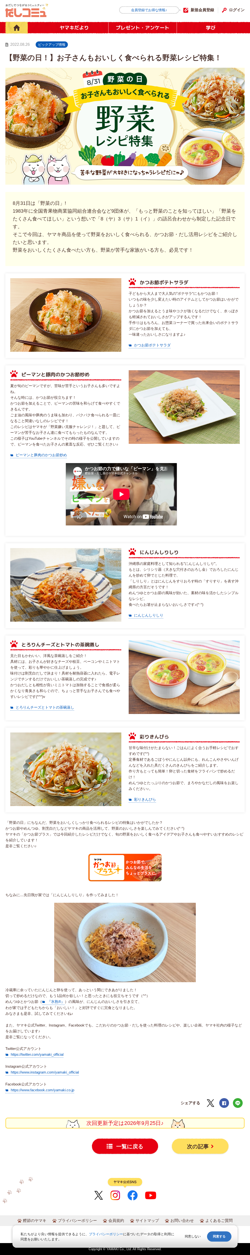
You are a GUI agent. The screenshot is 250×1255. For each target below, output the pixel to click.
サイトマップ (147, 1220)
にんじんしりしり (148, 615)
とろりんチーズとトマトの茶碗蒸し (45, 707)
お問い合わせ (182, 1220)
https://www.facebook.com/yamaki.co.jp (42, 1090)
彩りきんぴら (145, 799)
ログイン (237, 10)
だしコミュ (26, 10)
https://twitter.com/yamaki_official (37, 1054)
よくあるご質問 (219, 1220)
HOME (16, 28)
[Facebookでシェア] (224, 1103)
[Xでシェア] (210, 1103)
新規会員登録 (202, 10)
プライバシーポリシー (77, 1220)
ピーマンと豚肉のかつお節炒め (41, 455)
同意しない (193, 1236)
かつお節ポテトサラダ (152, 345)
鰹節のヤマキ (34, 1220)
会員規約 (116, 1220)
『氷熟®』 (56, 1001)
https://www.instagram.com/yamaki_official (45, 1072)
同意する (219, 1236)
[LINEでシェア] (238, 1103)
